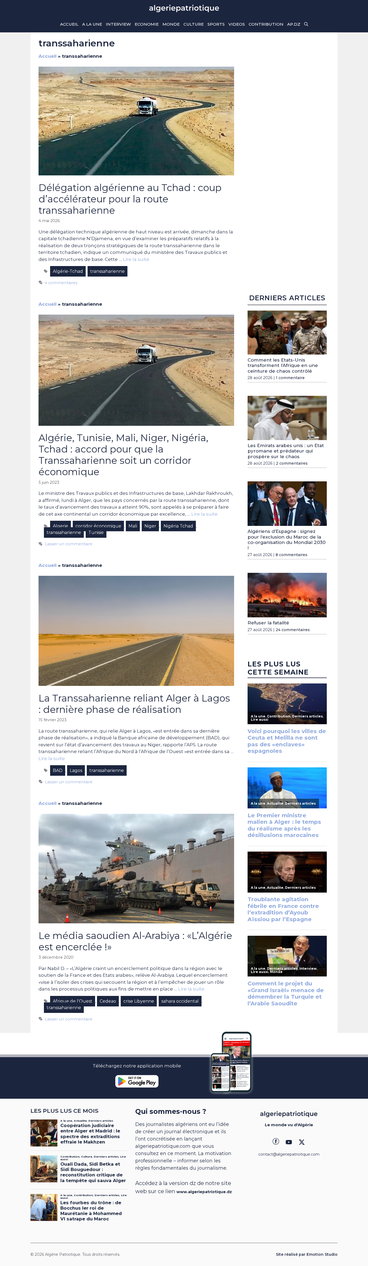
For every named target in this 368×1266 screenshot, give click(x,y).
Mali (133, 526)
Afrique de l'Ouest (72, 1001)
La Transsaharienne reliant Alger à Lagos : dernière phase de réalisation (134, 703)
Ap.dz (293, 24)
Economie (147, 24)
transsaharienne (107, 271)
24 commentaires (293, 629)
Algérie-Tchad (68, 271)
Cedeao (108, 1001)
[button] (306, 24)
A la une (92, 24)
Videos (236, 24)
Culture (193, 24)
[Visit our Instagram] (288, 1142)
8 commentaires (291, 554)
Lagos (76, 770)
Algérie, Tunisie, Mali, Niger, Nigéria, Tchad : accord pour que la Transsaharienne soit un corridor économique (123, 455)
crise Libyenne (138, 1001)
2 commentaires (292, 463)
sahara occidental (180, 1001)
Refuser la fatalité (268, 623)
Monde (171, 24)
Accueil (69, 24)
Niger (150, 526)
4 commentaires (61, 282)
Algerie (60, 526)
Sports (216, 24)
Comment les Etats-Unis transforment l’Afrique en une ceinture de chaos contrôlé (283, 365)
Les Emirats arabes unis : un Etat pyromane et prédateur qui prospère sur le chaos (286, 451)
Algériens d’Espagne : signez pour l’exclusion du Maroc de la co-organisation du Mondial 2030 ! (286, 540)
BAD (58, 770)
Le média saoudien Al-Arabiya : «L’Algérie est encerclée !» (135, 941)
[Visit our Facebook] (276, 1142)
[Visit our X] (301, 1142)
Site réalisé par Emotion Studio (307, 1254)
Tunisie (96, 532)
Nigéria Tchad (178, 526)
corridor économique (98, 526)
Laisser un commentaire (68, 544)
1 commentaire (290, 378)
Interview (118, 24)
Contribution (266, 24)
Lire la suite (136, 259)
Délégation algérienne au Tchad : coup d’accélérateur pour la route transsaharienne (130, 199)
